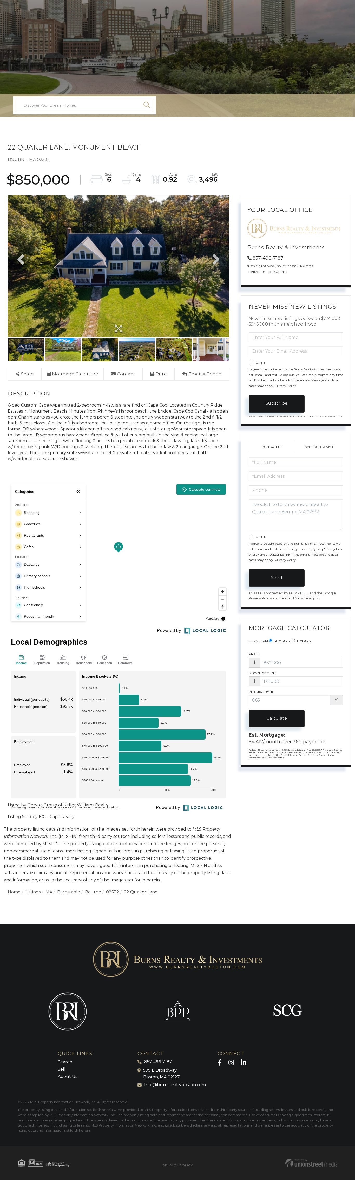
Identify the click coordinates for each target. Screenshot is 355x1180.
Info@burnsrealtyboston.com (175, 1084)
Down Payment (262, 673)
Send (276, 577)
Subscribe (276, 403)
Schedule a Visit (319, 447)
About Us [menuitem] (67, 1076)
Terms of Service (294, 598)
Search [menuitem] (65, 1062)
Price (254, 654)
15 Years (303, 641)
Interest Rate (261, 691)
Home (14, 891)
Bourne (93, 891)
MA (48, 891)
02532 (112, 891)
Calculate (276, 718)
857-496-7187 (268, 258)
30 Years (281, 641)
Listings (33, 891)
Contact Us (257, 272)
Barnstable (68, 891)
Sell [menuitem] (61, 1069)
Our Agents (278, 272)
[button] (146, 105)
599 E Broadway (161, 1074)
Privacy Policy (285, 386)
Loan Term (258, 641)
